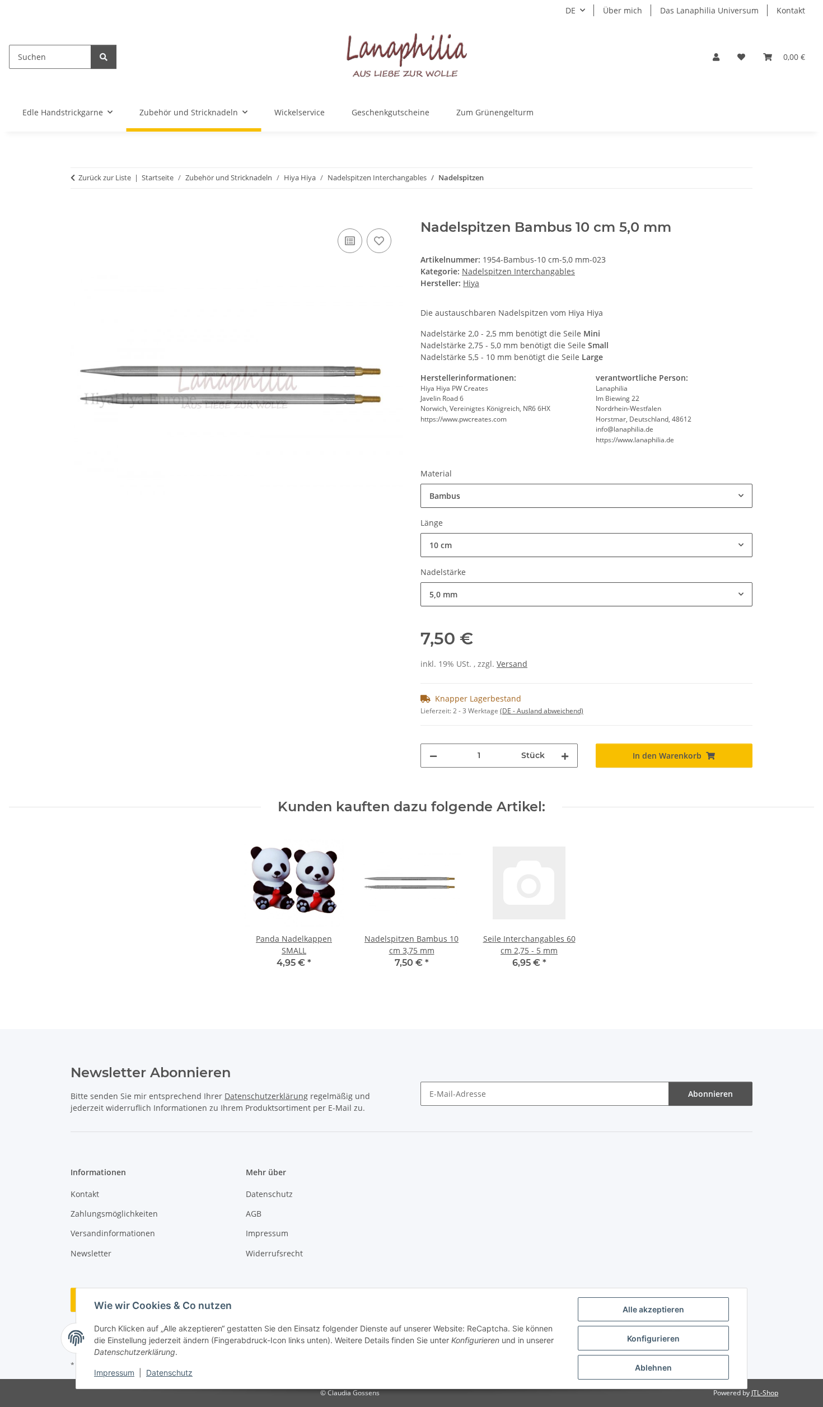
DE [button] (570, 10)
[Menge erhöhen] (565, 755)
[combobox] (586, 496)
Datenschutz (169, 1372)
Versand (512, 663)
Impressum (114, 1372)
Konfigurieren (653, 1338)
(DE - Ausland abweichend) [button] (541, 711)
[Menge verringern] (433, 755)
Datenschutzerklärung (266, 1096)
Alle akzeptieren (653, 1309)
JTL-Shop (764, 1392)
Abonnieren (710, 1093)
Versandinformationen (113, 1233)
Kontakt (791, 10)
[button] (716, 57)
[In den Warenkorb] (79, 213)
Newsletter (91, 1253)
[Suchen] (103, 57)
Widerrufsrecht (274, 1253)
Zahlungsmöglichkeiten (114, 1213)
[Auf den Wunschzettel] (379, 240)
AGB (253, 1213)
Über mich (622, 10)
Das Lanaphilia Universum (709, 10)
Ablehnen (653, 1367)
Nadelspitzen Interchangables (518, 271)
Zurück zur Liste (104, 177)
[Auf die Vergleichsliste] (350, 240)
